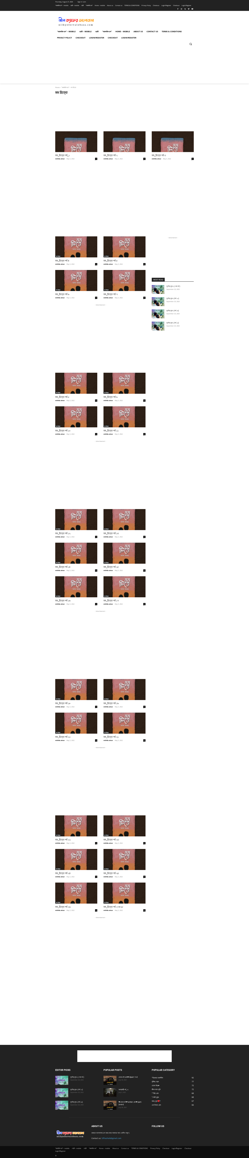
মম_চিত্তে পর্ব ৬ (62, 294)
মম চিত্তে (58, 256)
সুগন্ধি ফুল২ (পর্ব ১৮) (172, 323)
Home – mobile (104, 1148)
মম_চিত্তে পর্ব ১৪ (62, 566)
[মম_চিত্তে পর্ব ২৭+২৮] (124, 893)
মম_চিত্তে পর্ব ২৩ (111, 839)
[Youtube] (192, 9)
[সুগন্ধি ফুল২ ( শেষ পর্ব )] (158, 289)
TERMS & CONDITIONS (139, 1148)
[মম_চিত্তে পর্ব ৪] (76, 246)
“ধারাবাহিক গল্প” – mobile (62, 1148)
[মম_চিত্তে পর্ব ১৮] (76, 689)
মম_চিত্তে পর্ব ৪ (62, 260)
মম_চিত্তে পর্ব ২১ (111, 736)
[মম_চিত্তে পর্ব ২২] (76, 825)
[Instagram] (181, 9)
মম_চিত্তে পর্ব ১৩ (111, 533)
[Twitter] (185, 9)
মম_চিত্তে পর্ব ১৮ (63, 703)
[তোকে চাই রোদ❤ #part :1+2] (109, 1080)
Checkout (165, 1148)
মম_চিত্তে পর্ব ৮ (62, 397)
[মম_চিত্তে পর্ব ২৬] (76, 893)
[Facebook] (177, 9)
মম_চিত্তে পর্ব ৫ (110, 260)
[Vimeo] (188, 9)
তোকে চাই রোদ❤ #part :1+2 (128, 1077)
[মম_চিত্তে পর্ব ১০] (76, 416)
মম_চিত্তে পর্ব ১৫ (111, 566)
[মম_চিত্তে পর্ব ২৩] (124, 825)
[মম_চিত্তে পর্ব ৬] (76, 280)
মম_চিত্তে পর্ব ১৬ (62, 600)
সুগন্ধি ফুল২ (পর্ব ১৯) (172, 311)
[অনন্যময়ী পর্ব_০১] (109, 1092)
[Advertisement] (144, 20)
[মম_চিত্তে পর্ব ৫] (124, 246)
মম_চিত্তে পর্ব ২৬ (63, 906)
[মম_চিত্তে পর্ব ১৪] (76, 553)
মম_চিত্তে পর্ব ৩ (159, 155)
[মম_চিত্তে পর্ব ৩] (173, 141)
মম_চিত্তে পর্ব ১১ (111, 430)
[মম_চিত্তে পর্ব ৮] (76, 383)
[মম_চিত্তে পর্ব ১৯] (124, 689)
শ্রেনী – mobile (76, 1148)
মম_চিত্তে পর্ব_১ (62, 155)
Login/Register (177, 1148)
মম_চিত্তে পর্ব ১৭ (111, 600)
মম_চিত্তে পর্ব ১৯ (111, 703)
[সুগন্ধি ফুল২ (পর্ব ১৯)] (158, 313)
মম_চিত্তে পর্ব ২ (110, 155)
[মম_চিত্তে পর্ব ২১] (124, 723)
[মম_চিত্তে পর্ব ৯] (124, 383)
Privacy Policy (155, 1148)
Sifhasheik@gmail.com (111, 1138)
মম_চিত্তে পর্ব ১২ (62, 533)
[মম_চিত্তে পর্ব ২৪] (76, 859)
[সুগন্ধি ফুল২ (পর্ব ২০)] (158, 301)
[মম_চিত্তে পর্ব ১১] (124, 416)
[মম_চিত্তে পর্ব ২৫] (124, 859)
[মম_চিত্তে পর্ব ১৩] (124, 519)
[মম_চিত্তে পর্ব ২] (124, 141)
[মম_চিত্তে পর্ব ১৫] (124, 553)
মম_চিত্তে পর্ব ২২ (63, 839)
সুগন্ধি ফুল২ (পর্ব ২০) (172, 298)
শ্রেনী (85, 1148)
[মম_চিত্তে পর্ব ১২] (76, 519)
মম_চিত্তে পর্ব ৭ (110, 294)
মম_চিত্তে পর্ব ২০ (63, 736)
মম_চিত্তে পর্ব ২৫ (111, 873)
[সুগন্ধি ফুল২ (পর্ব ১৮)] (158, 326)
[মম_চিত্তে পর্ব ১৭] (124, 586)
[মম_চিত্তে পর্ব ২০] (76, 723)
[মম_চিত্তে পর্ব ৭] (124, 280)
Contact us (125, 1148)
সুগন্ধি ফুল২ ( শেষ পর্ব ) (173, 286)
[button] (191, 44)
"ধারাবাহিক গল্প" (65, 87)
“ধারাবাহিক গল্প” (93, 1148)
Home (57, 87)
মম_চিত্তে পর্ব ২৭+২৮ (113, 906)
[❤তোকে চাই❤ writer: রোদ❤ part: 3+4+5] (109, 1105)
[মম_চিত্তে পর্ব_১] (76, 141)
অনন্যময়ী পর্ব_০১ (124, 1089)
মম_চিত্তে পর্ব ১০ (63, 430)
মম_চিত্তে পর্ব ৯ (110, 397)
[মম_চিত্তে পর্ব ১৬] (76, 586)
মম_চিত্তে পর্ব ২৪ (63, 873)
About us (115, 1148)
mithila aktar (60, 159)
